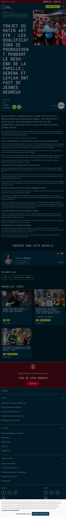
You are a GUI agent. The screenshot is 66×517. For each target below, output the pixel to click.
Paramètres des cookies (23, 514)
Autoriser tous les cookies (40, 514)
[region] (33, 508)
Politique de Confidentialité (10, 510)
